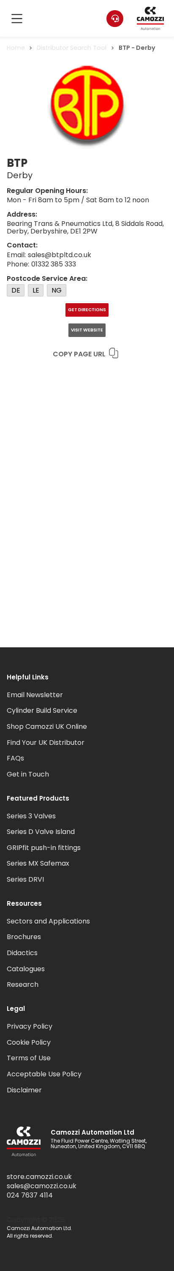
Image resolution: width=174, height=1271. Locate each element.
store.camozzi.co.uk (39, 1177)
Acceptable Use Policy (44, 1074)
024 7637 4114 (30, 1195)
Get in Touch (28, 774)
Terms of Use (29, 1058)
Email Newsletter (35, 695)
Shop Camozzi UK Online (47, 726)
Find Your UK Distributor (45, 742)
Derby (145, 47)
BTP (124, 47)
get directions (87, 310)
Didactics (22, 953)
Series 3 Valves (31, 816)
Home (16, 47)
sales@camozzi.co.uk (41, 1186)
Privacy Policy (29, 1026)
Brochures (24, 937)
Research (22, 984)
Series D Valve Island (41, 831)
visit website (87, 330)
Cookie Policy (29, 1042)
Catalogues (26, 969)
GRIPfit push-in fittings (44, 848)
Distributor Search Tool (71, 47)
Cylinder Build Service (42, 710)
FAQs (15, 758)
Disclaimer (24, 1090)
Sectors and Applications (48, 921)
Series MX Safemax (38, 863)
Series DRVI (25, 879)
